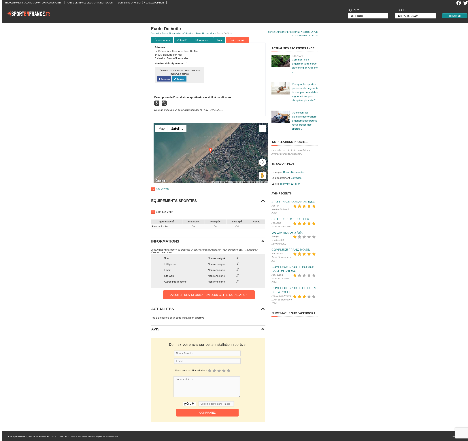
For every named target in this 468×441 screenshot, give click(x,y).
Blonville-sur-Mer (205, 33)
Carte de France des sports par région (90, 3)
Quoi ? (354, 10)
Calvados (188, 33)
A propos (52, 436)
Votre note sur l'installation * (191, 370)
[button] (210, 150)
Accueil (155, 33)
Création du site (111, 436)
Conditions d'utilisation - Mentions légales (84, 436)
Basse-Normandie (171, 33)
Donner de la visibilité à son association (141, 3)
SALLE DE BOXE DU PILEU (290, 219)
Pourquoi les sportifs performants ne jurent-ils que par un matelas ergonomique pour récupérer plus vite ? (305, 92)
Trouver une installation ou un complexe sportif (33, 3)
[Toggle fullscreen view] (262, 128)
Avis (219, 40)
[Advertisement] (235, 69)
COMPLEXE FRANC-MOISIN (290, 249)
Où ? (402, 10)
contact (61, 436)
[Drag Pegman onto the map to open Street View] (262, 175)
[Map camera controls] (262, 162)
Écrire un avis (237, 40)
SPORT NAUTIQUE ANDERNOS (293, 201)
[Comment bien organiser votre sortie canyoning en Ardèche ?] (280, 61)
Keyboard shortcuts (220, 182)
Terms (264, 182)
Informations (202, 40)
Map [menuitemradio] (161, 128)
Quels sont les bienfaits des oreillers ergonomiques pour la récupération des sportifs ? (304, 120)
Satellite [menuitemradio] (177, 128)
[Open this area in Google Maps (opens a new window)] (160, 181)
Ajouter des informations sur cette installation (209, 294)
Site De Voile (162, 189)
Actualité (182, 40)
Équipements (162, 40)
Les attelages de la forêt (286, 232)
